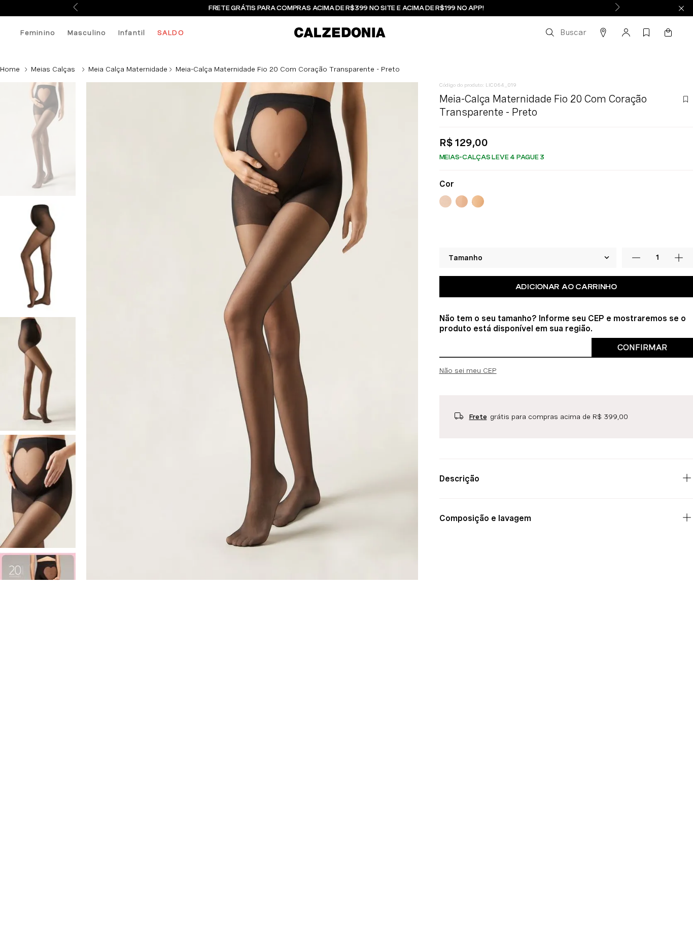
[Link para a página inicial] (10, 69)
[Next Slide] (617, 8)
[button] (565, 32)
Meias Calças (53, 69)
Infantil (131, 32)
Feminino (37, 32)
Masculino (86, 32)
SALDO (170, 32)
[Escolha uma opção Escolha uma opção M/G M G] (528, 279)
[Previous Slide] (76, 8)
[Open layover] (393, 768)
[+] (678, 279)
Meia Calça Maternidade (127, 69)
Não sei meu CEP (468, 392)
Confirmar (642, 369)
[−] (636, 279)
